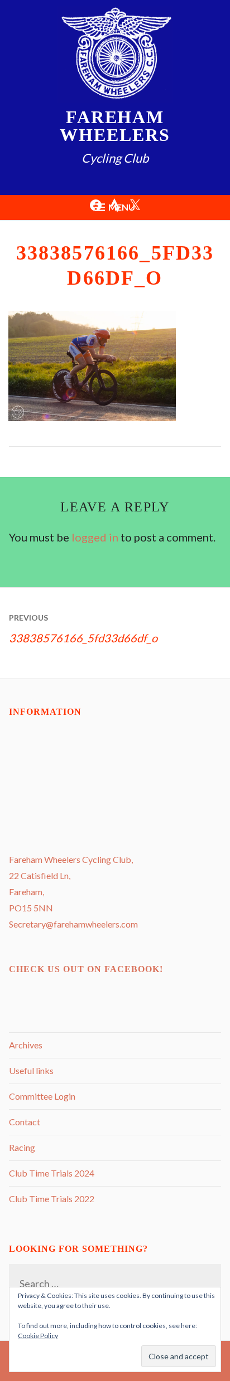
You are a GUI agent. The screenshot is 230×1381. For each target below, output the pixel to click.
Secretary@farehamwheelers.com (73, 924)
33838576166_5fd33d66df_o (83, 629)
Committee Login (42, 1096)
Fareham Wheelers (115, 126)
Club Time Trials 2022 (51, 1198)
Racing (22, 1147)
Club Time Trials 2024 (51, 1173)
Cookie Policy (38, 1335)
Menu (121, 207)
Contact (24, 1121)
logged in (94, 537)
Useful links (31, 1070)
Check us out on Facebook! (85, 969)
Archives (25, 1045)
